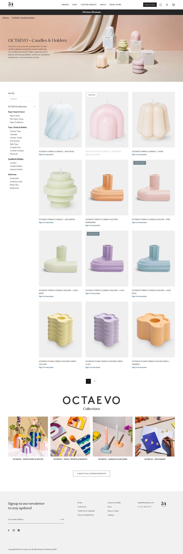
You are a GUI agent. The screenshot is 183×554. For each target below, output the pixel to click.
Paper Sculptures (16, 122)
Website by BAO (51, 549)
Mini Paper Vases (17, 119)
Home (80, 503)
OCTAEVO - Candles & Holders (23, 18)
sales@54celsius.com (146, 503)
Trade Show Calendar (86, 511)
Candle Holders (16, 166)
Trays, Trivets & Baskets (17, 127)
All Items (5, 18)
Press (110, 507)
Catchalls (13, 134)
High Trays (14, 144)
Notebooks (14, 188)
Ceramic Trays (15, 131)
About (103, 4)
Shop (74, 4)
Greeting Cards (16, 182)
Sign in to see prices (46, 154)
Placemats (14, 154)
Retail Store (115, 4)
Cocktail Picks (15, 147)
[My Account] (167, 4)
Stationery (12, 174)
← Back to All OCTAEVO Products (91, 473)
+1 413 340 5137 (144, 507)
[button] (38, 12)
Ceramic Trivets (16, 138)
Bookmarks (14, 178)
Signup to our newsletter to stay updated (26, 506)
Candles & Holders (15, 159)
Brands (65, 4)
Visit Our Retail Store (86, 515)
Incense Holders (16, 169)
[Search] (160, 4)
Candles (13, 163)
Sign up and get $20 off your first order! (91, 12)
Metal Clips (14, 185)
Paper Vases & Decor (16, 112)
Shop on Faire (150, 5)
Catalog (111, 515)
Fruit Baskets (15, 141)
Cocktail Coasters (17, 151)
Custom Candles (88, 4)
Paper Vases (15, 116)
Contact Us (82, 507)
